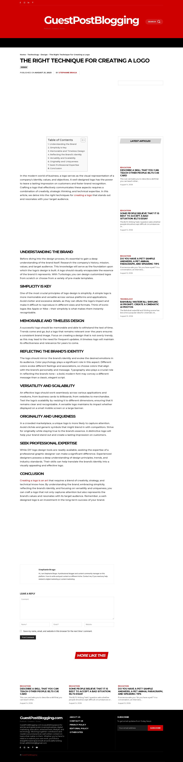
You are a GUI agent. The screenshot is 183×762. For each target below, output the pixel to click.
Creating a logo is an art (34, 480)
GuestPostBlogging (29, 755)
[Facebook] (20, 2)
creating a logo (83, 195)
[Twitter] (141, 72)
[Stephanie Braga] (29, 574)
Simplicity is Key (58, 147)
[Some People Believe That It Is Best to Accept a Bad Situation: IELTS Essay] (140, 199)
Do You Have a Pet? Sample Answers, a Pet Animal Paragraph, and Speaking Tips (139, 261)
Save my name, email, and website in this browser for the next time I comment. (57, 631)
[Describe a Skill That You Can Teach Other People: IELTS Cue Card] (140, 156)
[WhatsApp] (154, 72)
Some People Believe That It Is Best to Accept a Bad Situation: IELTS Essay (139, 216)
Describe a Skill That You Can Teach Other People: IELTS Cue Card (139, 173)
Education (125, 168)
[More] (160, 72)
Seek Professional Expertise (64, 165)
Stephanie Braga (68, 72)
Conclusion (56, 168)
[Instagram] (24, 2)
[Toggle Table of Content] (82, 140)
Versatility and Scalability (62, 158)
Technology (33, 54)
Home (23, 54)
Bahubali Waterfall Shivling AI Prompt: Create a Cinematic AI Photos (139, 304)
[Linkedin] (28, 2)
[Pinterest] (32, 2)
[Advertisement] (67, 533)
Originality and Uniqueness (64, 161)
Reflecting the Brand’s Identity (66, 154)
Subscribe (155, 728)
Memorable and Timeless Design (67, 151)
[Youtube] (36, 747)
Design (44, 54)
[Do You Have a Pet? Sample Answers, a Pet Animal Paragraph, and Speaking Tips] (140, 245)
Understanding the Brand (63, 144)
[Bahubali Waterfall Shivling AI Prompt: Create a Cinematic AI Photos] (140, 288)
